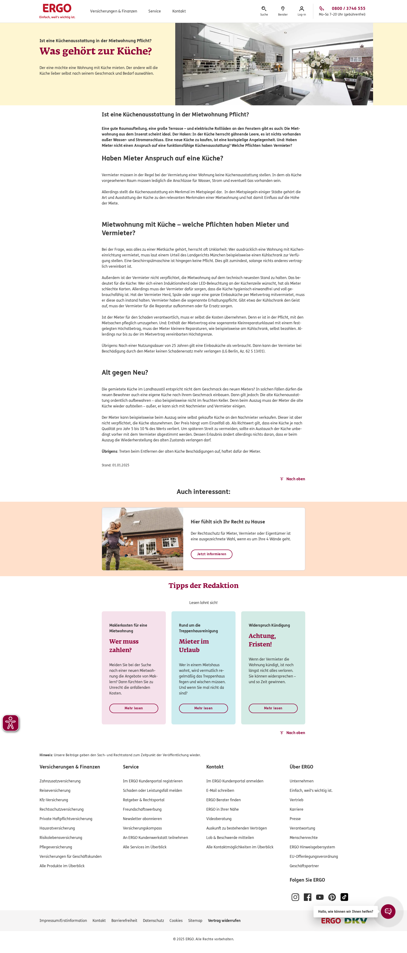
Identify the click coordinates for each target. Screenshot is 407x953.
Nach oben (295, 479)
